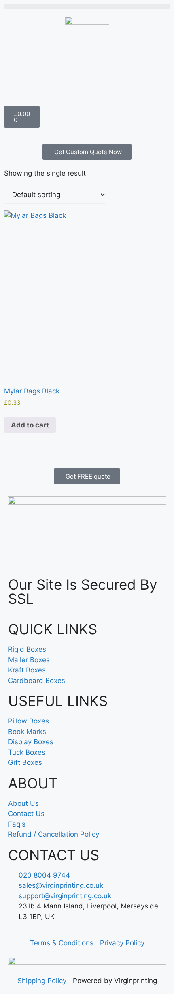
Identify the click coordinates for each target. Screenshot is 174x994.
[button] (87, 6)
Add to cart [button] (30, 425)
